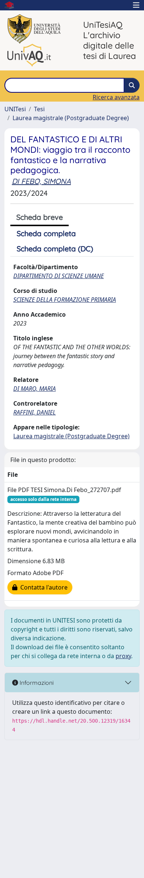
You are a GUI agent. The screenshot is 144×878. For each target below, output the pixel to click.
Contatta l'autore (42, 587)
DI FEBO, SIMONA (41, 181)
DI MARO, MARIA (34, 388)
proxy (123, 656)
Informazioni (36, 682)
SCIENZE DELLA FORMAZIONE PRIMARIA (64, 300)
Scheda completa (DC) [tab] (55, 248)
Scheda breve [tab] (39, 217)
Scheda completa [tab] (46, 233)
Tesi (39, 109)
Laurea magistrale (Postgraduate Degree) (71, 118)
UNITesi (15, 109)
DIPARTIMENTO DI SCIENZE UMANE (58, 276)
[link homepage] (12, 5)
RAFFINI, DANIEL (34, 412)
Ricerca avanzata (116, 97)
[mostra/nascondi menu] (136, 5)
